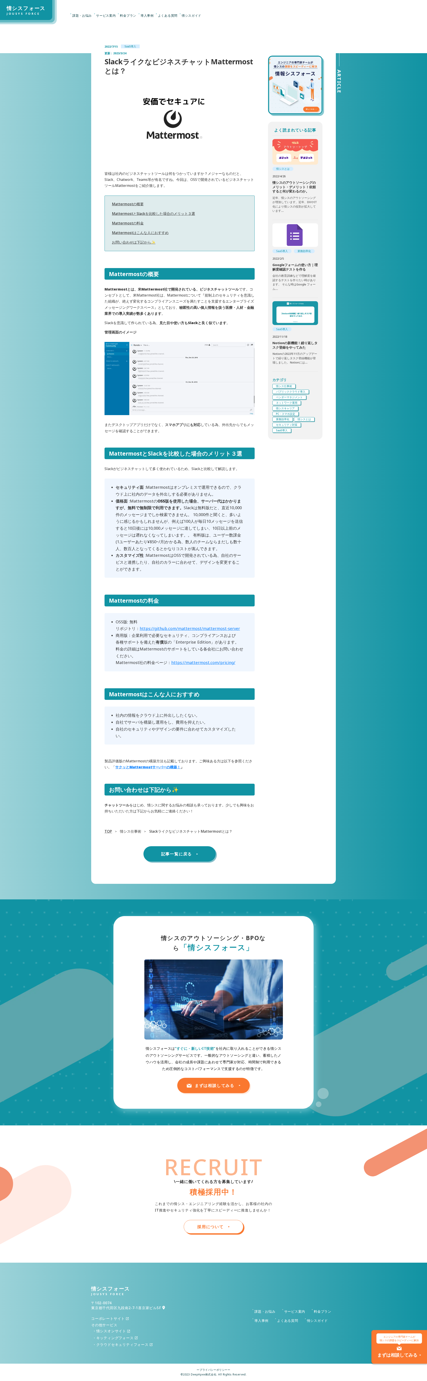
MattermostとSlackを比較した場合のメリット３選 (153, 213)
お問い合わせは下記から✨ (133, 242)
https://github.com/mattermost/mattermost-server (190, 628)
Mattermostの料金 (128, 223)
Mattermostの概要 (128, 204)
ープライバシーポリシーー (213, 1370)
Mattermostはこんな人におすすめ (140, 232)
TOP (108, 831)
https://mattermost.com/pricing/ (203, 662)
